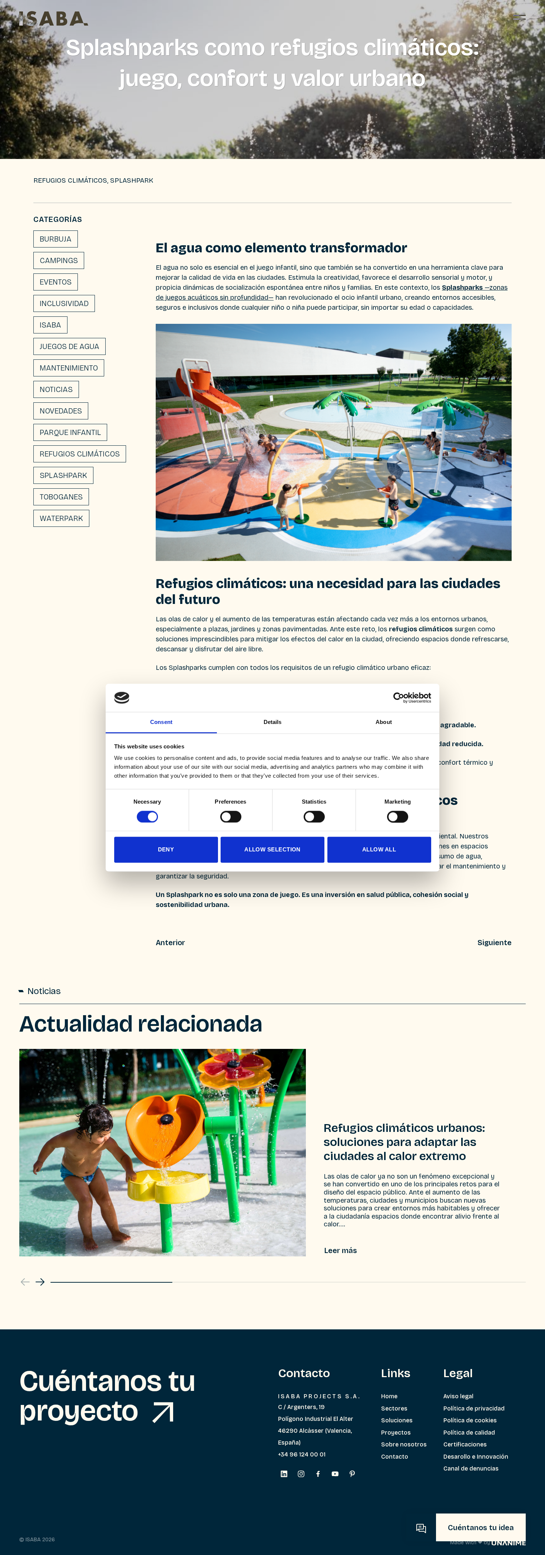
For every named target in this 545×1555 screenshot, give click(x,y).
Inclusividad (64, 303)
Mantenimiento (69, 367)
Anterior (170, 942)
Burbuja (56, 239)
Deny (166, 850)
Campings (59, 260)
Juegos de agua (69, 346)
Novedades (61, 410)
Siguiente (495, 942)
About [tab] (384, 722)
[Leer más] (341, 1250)
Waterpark (61, 518)
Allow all (379, 850)
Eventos (56, 282)
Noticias (56, 389)
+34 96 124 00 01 (302, 1454)
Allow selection (272, 850)
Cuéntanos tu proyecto (107, 1396)
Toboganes (61, 496)
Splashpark (63, 475)
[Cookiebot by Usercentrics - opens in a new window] (398, 697)
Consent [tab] (161, 722)
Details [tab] (273, 722)
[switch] (230, 817)
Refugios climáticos (80, 453)
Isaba (50, 324)
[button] (40, 1282)
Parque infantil (70, 432)
